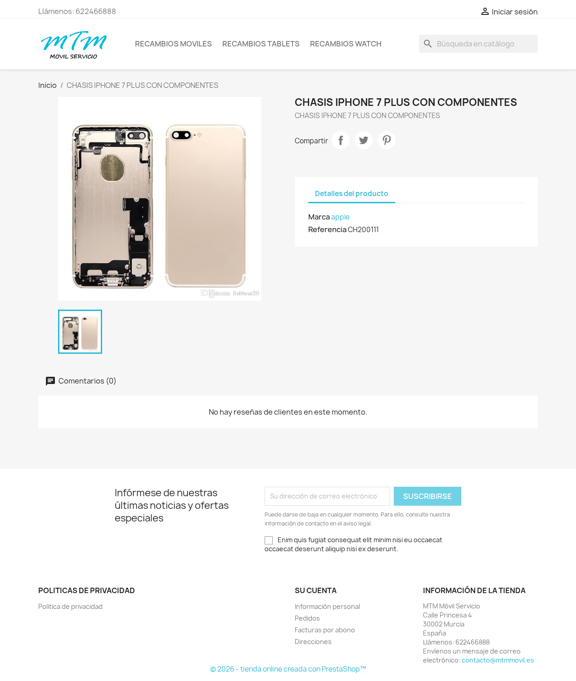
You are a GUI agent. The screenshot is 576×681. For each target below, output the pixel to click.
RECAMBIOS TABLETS (261, 44)
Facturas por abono (325, 630)
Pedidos (307, 618)
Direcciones (313, 641)
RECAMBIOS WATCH (346, 44)
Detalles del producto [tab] (351, 193)
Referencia (327, 229)
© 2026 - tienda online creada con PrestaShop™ (288, 669)
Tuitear (364, 140)
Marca (319, 216)
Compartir (341, 140)
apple (340, 217)
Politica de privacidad (70, 606)
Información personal (327, 606)
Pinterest (387, 140)
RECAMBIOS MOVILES (173, 44)
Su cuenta (316, 590)
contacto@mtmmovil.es (498, 660)
